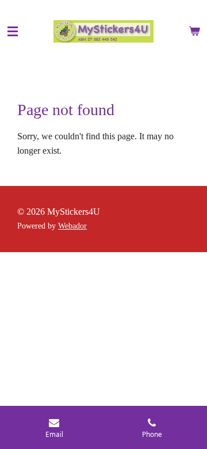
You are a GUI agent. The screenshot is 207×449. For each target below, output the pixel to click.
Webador (72, 226)
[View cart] (194, 31)
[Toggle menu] (12, 31)
